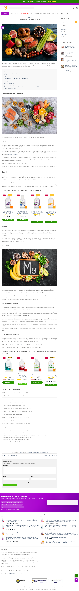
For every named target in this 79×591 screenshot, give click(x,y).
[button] (77, 8)
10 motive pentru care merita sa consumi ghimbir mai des (70, 60)
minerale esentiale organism (43, 452)
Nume (4, 476)
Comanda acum (51, 1)
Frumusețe (63, 34)
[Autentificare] (74, 8)
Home (12, 13)
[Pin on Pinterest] (32, 448)
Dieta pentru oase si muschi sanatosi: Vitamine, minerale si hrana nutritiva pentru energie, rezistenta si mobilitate (71, 68)
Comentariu (6, 465)
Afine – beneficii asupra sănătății (11, 455)
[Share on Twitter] (27, 448)
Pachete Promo (46, 13)
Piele (62, 36)
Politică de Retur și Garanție (51, 586)
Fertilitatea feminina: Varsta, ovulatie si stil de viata (70, 47)
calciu (42, 182)
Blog (62, 13)
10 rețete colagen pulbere (49, 455)
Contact (66, 13)
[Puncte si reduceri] (76, 580)
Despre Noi (31, 13)
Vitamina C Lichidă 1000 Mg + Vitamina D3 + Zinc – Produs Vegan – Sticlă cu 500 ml (50, 212)
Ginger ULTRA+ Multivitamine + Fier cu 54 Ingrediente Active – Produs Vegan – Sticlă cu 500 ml (37, 375)
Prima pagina (3, 586)
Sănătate (29, 17)
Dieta (62, 31)
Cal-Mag (21, 344)
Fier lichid (16, 344)
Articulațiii (63, 29)
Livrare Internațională (22, 586)
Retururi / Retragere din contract (36, 586)
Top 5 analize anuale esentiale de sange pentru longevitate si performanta (71, 54)
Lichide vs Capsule (56, 13)
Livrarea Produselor (12, 586)
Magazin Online (38, 13)
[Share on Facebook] (25, 448)
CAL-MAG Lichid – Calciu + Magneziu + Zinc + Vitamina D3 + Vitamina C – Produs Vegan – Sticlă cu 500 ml (8, 375)
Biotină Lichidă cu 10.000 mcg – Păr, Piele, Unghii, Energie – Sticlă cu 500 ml (8, 212)
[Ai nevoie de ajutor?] (76, 575)
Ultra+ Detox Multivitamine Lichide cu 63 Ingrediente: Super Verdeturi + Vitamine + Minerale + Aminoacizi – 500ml (51, 375)
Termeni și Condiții (63, 586)
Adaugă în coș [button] (8, 219)
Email (32, 476)
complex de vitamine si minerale (32, 452)
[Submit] (33, 8)
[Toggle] (3, 393)
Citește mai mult (22, 383)
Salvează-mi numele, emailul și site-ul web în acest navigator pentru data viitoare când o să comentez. (26, 482)
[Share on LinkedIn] (34, 448)
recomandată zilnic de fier (13, 154)
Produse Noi (17, 13)
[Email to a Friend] (30, 448)
